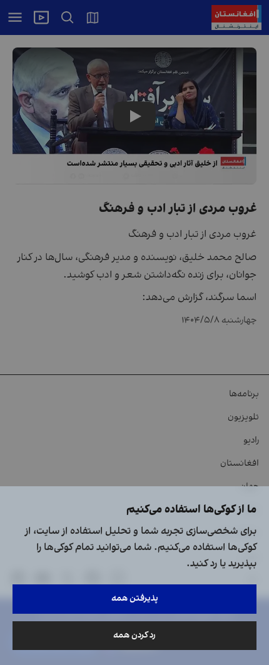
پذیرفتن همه (134, 598)
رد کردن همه (134, 635)
